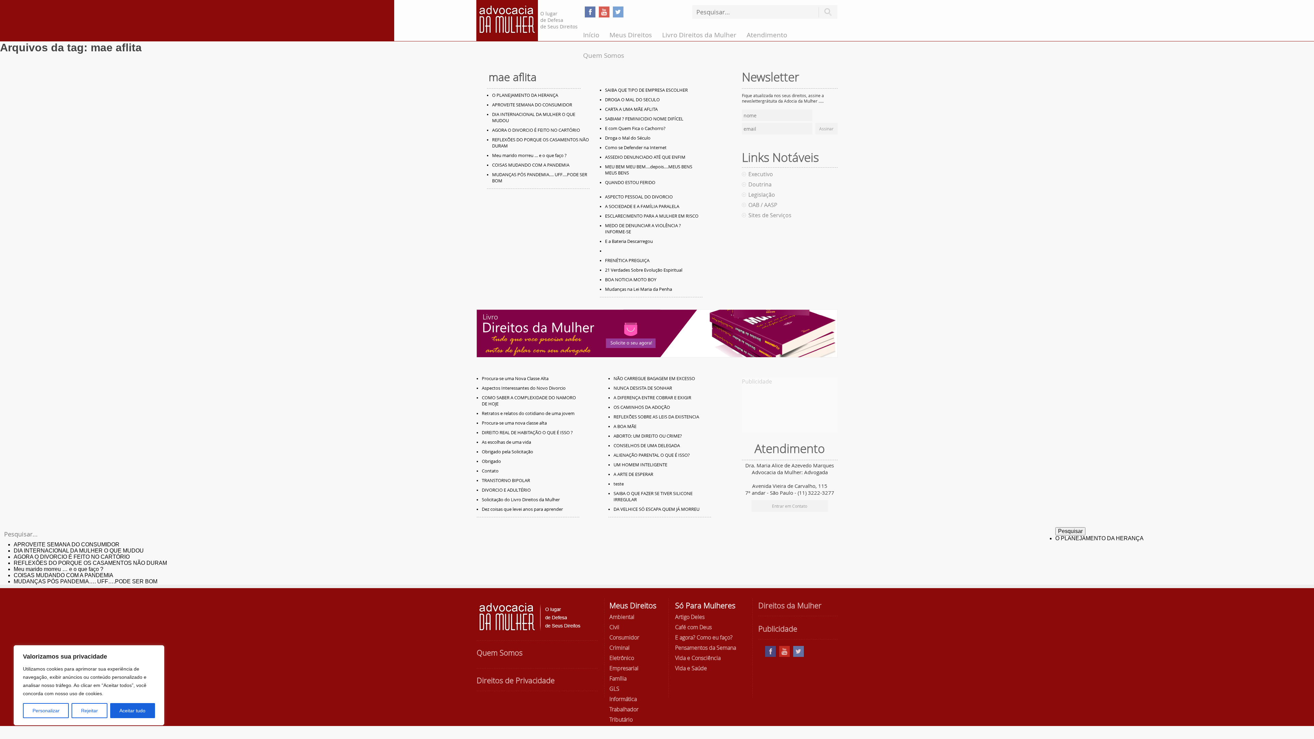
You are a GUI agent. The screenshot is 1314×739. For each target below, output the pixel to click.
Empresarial (624, 668)
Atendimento (767, 34)
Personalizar (46, 710)
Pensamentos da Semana (705, 647)
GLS (614, 688)
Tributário (621, 719)
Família (618, 678)
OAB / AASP (762, 205)
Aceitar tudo (132, 710)
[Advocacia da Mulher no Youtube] (604, 12)
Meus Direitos (630, 34)
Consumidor (624, 637)
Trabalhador (624, 709)
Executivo (760, 174)
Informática (623, 699)
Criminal (619, 647)
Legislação (761, 194)
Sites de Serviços (769, 215)
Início (591, 34)
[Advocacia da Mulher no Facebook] (590, 12)
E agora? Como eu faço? (704, 637)
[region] (89, 685)
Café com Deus (693, 627)
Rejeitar (89, 710)
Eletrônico (621, 658)
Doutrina (760, 184)
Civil (614, 627)
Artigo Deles (690, 617)
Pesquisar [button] (828, 12)
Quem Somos (603, 55)
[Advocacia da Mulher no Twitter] (618, 12)
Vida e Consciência (698, 658)
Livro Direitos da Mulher (699, 34)
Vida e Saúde (691, 668)
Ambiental (621, 617)
